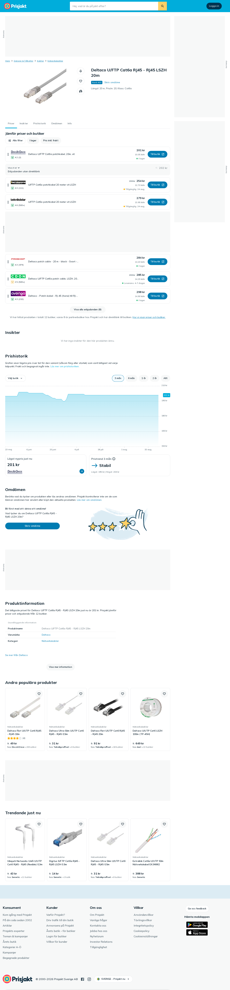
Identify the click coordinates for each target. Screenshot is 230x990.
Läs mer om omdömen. (89, 499)
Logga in (214, 5)
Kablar (40, 61)
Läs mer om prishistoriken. (65, 366)
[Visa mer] (8, 154)
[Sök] (162, 6)
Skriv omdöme (112, 82)
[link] (25, 719)
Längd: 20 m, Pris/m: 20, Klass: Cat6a (111, 88)
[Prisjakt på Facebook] (82, 979)
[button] (80, 71)
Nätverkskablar (55, 61)
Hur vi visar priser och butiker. (149, 317)
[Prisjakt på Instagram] (89, 979)
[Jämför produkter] (80, 91)
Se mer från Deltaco (16, 655)
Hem (7, 61)
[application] (87, 418)
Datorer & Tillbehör (23, 61)
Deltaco (46, 634)
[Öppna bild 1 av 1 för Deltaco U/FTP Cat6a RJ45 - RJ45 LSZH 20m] (41, 92)
